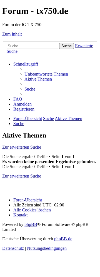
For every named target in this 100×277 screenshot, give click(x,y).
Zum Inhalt (12, 34)
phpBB (30, 224)
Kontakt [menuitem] (20, 215)
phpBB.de (63, 238)
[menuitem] (46, 74)
